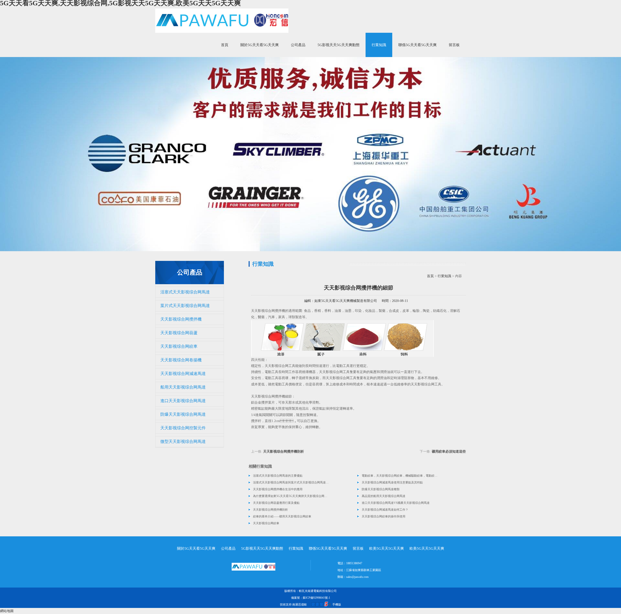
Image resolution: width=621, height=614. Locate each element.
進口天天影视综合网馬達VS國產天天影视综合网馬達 (396, 503)
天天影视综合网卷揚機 (181, 360)
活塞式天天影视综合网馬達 (185, 292)
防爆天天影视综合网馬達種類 (381, 489)
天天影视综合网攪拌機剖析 (283, 451)
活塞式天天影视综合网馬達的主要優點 (277, 475)
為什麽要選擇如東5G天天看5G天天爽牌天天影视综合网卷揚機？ (291, 496)
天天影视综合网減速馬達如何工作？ (385, 509)
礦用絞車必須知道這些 (449, 451)
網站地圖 (7, 611)
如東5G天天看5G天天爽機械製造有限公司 (345, 301)
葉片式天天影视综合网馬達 (185, 305)
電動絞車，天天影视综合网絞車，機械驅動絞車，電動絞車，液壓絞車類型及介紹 (400, 475)
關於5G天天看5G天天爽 (259, 45)
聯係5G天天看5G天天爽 (417, 45)
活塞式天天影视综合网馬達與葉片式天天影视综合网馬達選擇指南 (291, 482)
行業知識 (379, 45)
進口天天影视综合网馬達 (183, 400)
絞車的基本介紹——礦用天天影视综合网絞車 (282, 516)
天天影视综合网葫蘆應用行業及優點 (276, 503)
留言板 (454, 45)
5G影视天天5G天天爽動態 (339, 45)
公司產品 (298, 45)
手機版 (336, 604)
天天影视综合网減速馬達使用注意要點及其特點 (392, 482)
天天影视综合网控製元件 (183, 428)
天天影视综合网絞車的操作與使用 (383, 516)
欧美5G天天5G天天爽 (386, 548)
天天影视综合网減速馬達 (183, 373)
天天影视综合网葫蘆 (178, 333)
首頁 (224, 45)
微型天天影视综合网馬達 (183, 441)
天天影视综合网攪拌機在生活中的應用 (277, 489)
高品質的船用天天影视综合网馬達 (383, 496)
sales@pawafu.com (357, 577)
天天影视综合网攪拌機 (181, 319)
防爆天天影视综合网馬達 (183, 414)
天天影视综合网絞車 (178, 346)
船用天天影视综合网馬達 (183, 387)
